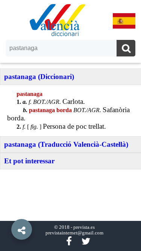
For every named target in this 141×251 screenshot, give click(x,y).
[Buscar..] (126, 49)
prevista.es (84, 227)
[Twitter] (86, 241)
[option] (70, 125)
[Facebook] (68, 241)
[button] (7, 212)
